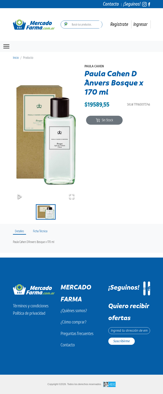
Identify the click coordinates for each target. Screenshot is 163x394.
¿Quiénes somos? (74, 310)
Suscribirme (121, 341)
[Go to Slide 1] (46, 212)
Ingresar (140, 24)
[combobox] (85, 24)
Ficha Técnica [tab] (40, 231)
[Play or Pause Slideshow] (19, 196)
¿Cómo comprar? (73, 322)
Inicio (16, 58)
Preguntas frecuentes (77, 333)
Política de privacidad (29, 313)
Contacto (111, 4)
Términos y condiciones (31, 305)
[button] (46, 133)
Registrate (119, 24)
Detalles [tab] (19, 231)
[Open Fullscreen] (72, 196)
